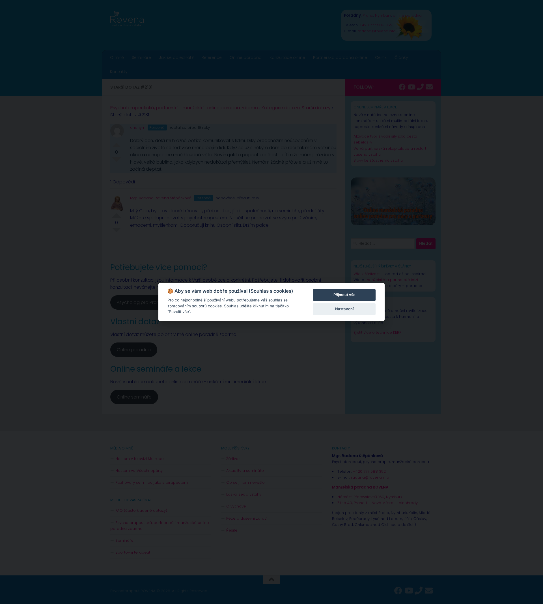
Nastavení (344, 309)
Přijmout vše (344, 294)
